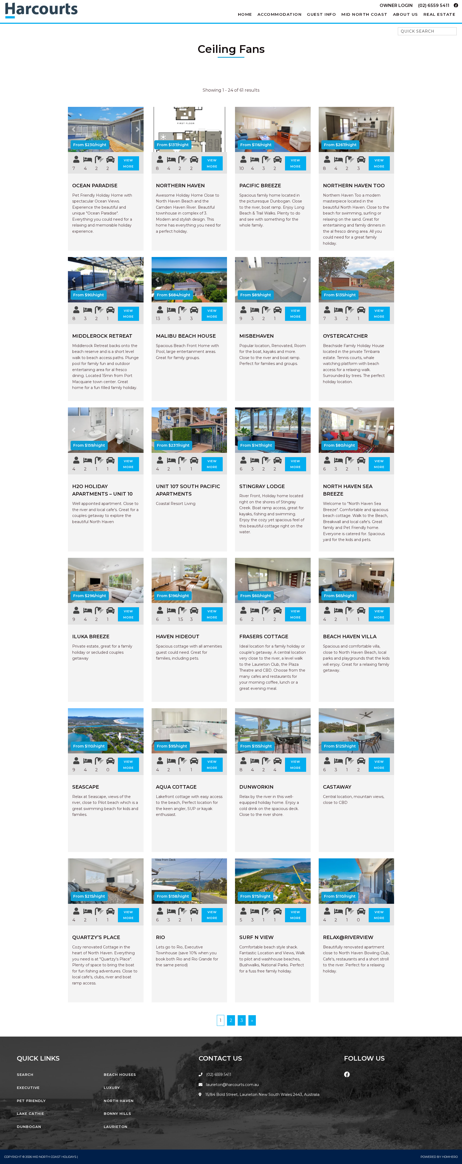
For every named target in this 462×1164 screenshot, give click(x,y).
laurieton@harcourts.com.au (232, 1084)
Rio (160, 937)
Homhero (450, 1157)
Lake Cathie (30, 1113)
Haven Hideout (177, 637)
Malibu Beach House (186, 336)
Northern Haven (180, 186)
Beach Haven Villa (349, 637)
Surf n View (256, 937)
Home (245, 14)
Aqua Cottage (176, 787)
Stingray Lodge (262, 486)
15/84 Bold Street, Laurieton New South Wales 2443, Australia (261, 1094)
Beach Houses (120, 1074)
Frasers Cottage (263, 637)
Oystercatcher (345, 336)
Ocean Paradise (94, 186)
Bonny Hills (117, 1113)
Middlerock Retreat (102, 336)
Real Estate (440, 14)
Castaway (337, 787)
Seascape (85, 787)
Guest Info (321, 14)
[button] (73, 129)
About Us (405, 14)
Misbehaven (256, 336)
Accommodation (279, 14)
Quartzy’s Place (96, 937)
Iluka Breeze (90, 637)
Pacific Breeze (260, 186)
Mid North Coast (364, 14)
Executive (28, 1087)
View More (128, 163)
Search (25, 1074)
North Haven (119, 1101)
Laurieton (116, 1126)
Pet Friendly (31, 1101)
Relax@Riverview (348, 937)
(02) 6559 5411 (433, 5)
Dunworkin (256, 787)
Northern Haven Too (354, 186)
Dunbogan (29, 1126)
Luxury (112, 1087)
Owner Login (396, 5)
